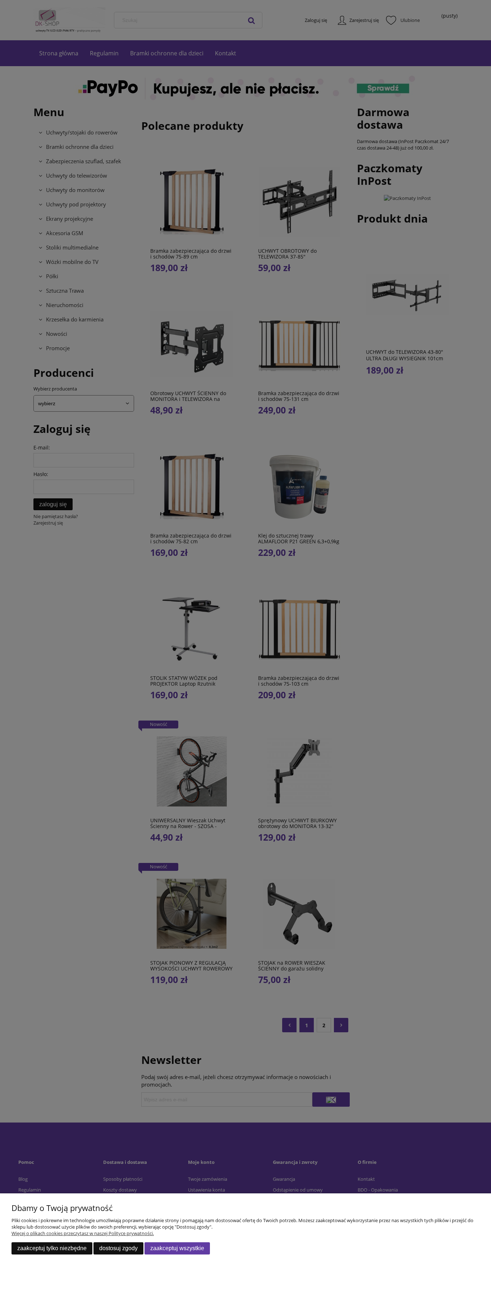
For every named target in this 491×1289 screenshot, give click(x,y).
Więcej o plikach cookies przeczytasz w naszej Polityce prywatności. (83, 1233)
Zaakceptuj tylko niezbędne (52, 1248)
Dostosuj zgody (118, 1248)
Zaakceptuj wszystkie (177, 1248)
